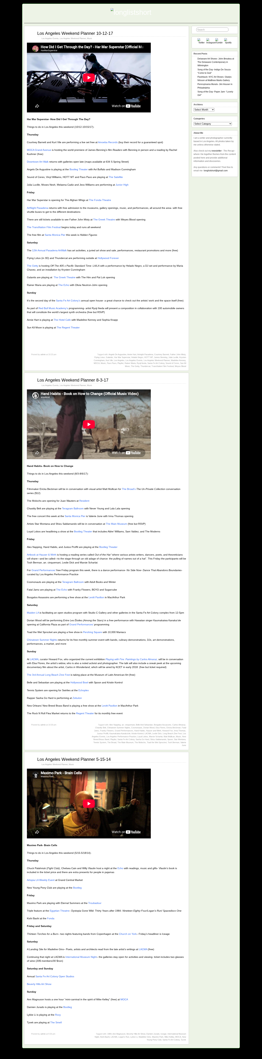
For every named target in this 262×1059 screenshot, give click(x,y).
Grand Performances (124, 731)
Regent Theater (85, 713)
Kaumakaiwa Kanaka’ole (119, 733)
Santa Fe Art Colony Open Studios (54, 976)
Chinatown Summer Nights (42, 639)
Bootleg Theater (79, 169)
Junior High (122, 184)
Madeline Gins (145, 1037)
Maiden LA (33, 612)
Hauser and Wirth (153, 731)
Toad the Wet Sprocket (157, 742)
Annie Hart (131, 354)
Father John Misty (178, 354)
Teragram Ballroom (73, 508)
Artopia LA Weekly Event (41, 880)
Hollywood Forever (108, 258)
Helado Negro (137, 357)
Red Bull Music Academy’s (53, 308)
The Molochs (140, 742)
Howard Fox (167, 731)
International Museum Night (81, 956)
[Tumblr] (219, 42)
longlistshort (134, 1055)
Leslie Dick (157, 733)
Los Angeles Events (50, 38)
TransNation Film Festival (162, 366)
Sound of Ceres (172, 363)
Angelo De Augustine (117, 354)
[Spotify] (228, 42)
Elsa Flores (160, 728)
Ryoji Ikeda (141, 363)
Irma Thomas (180, 731)
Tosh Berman (173, 742)
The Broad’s (129, 489)
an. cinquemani (128, 725)
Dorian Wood (149, 728)
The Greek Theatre (104, 219)
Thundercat (145, 366)
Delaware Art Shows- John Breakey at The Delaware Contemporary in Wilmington (215, 62)
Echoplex (83, 690)
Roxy (58, 1014)
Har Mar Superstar (122, 357)
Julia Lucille (173, 357)
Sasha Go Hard (142, 739)
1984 (109, 1034)
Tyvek (183, 1040)
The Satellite (116, 177)
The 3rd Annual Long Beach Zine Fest (48, 674)
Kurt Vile (109, 360)
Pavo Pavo (111, 363)
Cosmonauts (136, 728)
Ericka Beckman (173, 728)
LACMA (34, 659)
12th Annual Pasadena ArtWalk (49, 250)
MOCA (97, 363)
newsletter (217, 151)
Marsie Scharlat (156, 736)
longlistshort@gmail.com (216, 170)
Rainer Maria (130, 363)
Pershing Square (92, 632)
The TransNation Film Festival (44, 227)
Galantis (109, 357)
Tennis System (99, 742)
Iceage (163, 1034)
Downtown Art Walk (37, 161)
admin (43, 354)
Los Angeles (119, 360)
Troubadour (94, 903)
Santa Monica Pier (55, 234)
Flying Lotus (99, 357)
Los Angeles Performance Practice (121, 736)
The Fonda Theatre (100, 200)
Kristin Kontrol (137, 733)
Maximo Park (157, 1037)
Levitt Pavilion (96, 597)
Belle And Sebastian (144, 725)
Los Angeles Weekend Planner (73, 38)
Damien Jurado (153, 1034)
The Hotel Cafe (62, 319)
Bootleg (77, 887)
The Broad (111, 742)
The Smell (56, 1022)
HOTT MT (148, 357)
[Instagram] (210, 42)
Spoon (170, 739)
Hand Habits (139, 731)
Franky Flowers (107, 731)
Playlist (120, 363)
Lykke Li (134, 1037)
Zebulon (77, 698)
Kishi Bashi (105, 1037)
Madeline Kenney (178, 360)
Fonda (50, 918)
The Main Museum (116, 523)
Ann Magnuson (118, 1034)
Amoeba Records (108, 142)
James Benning (160, 357)
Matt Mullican (169, 736)
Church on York (127, 933)
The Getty (32, 265)
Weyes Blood (180, 366)
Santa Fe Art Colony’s (68, 300)
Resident (84, 500)
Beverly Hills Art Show (39, 984)
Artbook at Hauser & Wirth (41, 554)
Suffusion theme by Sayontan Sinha (222, 1055)
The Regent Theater (68, 327)
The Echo (63, 285)
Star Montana (180, 739)
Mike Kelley (169, 1037)
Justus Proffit (102, 733)
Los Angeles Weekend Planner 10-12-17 (75, 33)
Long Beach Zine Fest (172, 733)
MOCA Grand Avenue (39, 149)
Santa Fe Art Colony (156, 363)
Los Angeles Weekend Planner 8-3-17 (72, 380)
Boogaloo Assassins (162, 725)
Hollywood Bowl (79, 682)
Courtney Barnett (161, 354)
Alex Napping (115, 725)
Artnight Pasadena (145, 354)
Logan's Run (123, 1037)
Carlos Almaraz (179, 725)
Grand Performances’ (44, 570)
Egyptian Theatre (59, 910)
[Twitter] (201, 42)
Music (89, 38)
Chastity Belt (100, 728)
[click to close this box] (235, 54)
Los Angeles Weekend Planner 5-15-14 (74, 759)
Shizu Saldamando (158, 739)
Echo (120, 868)
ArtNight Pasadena (37, 207)
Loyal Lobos (142, 736)
